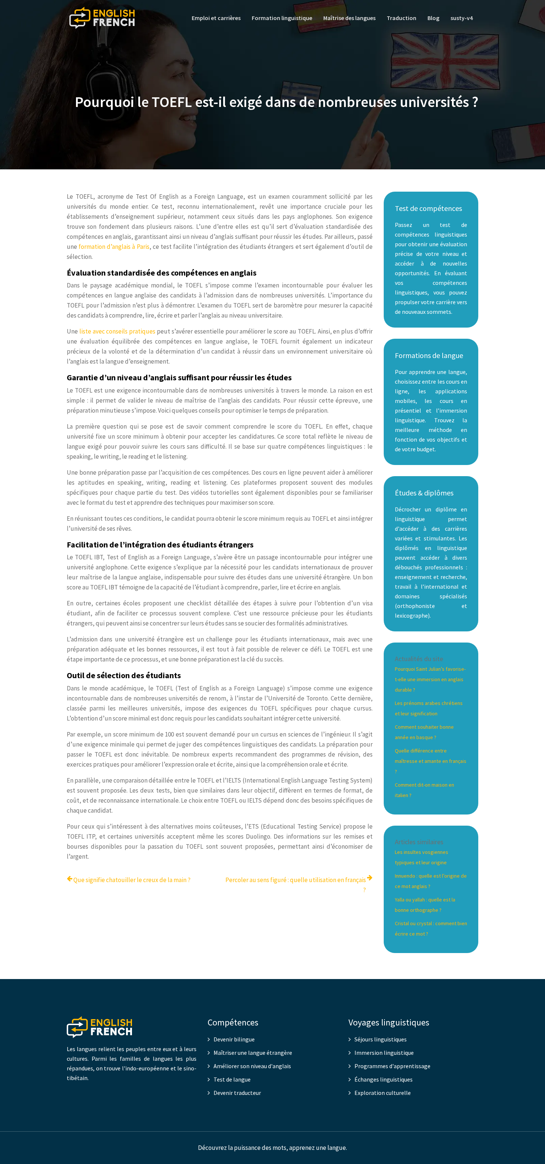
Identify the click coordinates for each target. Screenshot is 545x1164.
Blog (433, 18)
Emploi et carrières (216, 18)
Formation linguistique (282, 18)
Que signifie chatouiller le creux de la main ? (132, 880)
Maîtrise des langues (349, 18)
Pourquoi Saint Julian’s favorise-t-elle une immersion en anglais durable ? (430, 679)
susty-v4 (461, 18)
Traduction (401, 18)
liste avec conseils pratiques (117, 331)
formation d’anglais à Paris (114, 247)
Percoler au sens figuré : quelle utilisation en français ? (295, 885)
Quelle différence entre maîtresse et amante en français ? (430, 761)
